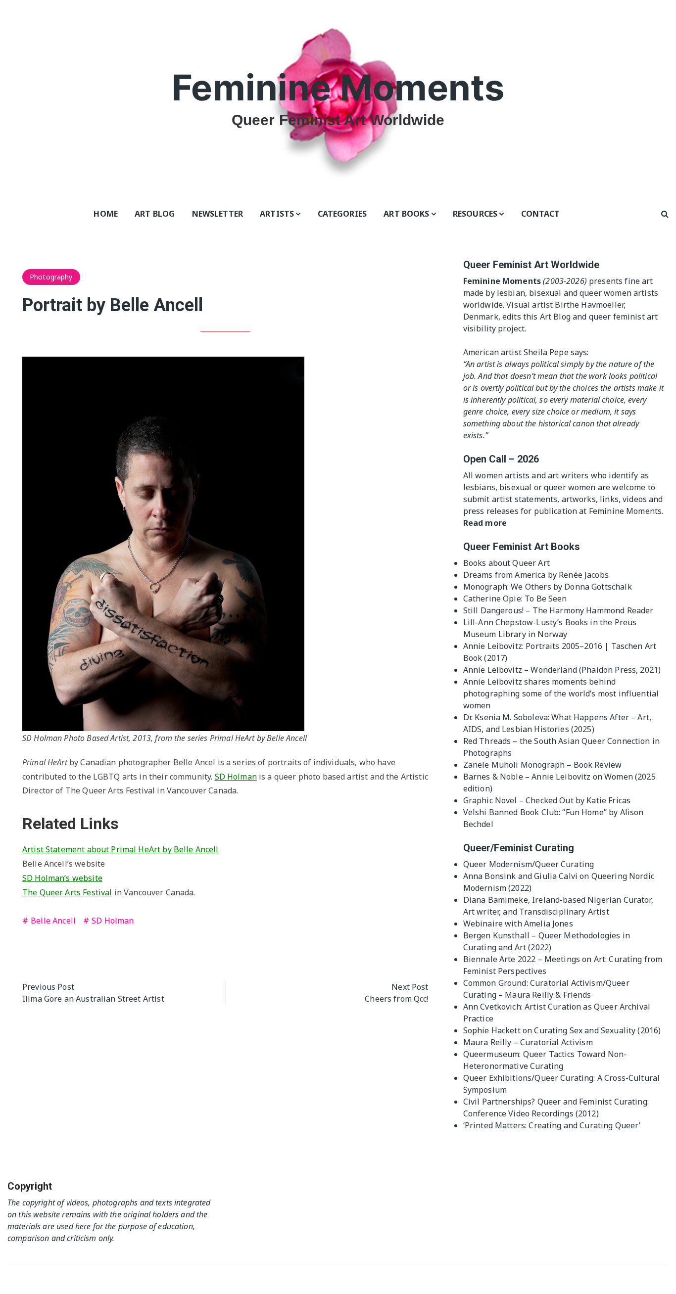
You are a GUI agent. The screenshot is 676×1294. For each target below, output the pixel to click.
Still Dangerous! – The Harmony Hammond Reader (558, 610)
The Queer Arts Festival (67, 892)
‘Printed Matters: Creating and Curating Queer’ (552, 1125)
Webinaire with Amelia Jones (518, 923)
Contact (540, 213)
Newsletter (217, 213)
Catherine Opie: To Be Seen (515, 598)
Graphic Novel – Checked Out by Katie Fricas (546, 800)
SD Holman (236, 776)
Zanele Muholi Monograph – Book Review (542, 764)
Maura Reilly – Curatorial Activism (528, 1042)
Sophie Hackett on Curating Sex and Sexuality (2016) (562, 1030)
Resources (475, 213)
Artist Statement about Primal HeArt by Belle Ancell (120, 849)
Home (106, 213)
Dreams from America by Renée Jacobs (536, 574)
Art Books (406, 213)
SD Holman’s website (62, 878)
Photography (51, 276)
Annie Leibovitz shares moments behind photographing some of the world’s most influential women (561, 693)
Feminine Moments (338, 87)
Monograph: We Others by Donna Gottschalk (547, 586)
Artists (277, 213)
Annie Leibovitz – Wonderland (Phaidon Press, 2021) (562, 669)
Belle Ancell (53, 920)
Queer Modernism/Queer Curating (528, 864)
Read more (485, 522)
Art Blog (155, 213)
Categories (342, 213)
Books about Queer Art (506, 562)
